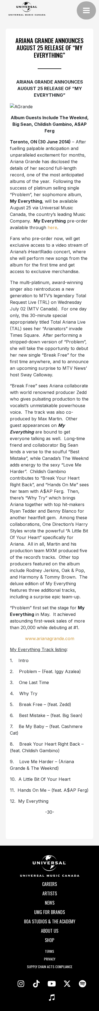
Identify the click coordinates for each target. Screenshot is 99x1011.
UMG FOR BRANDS (49, 912)
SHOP (49, 940)
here (52, 227)
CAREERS (49, 884)
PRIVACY (49, 959)
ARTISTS (49, 893)
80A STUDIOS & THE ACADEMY (49, 921)
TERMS (49, 951)
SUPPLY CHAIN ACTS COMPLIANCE (49, 966)
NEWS (49, 902)
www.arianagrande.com (49, 638)
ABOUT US (49, 930)
